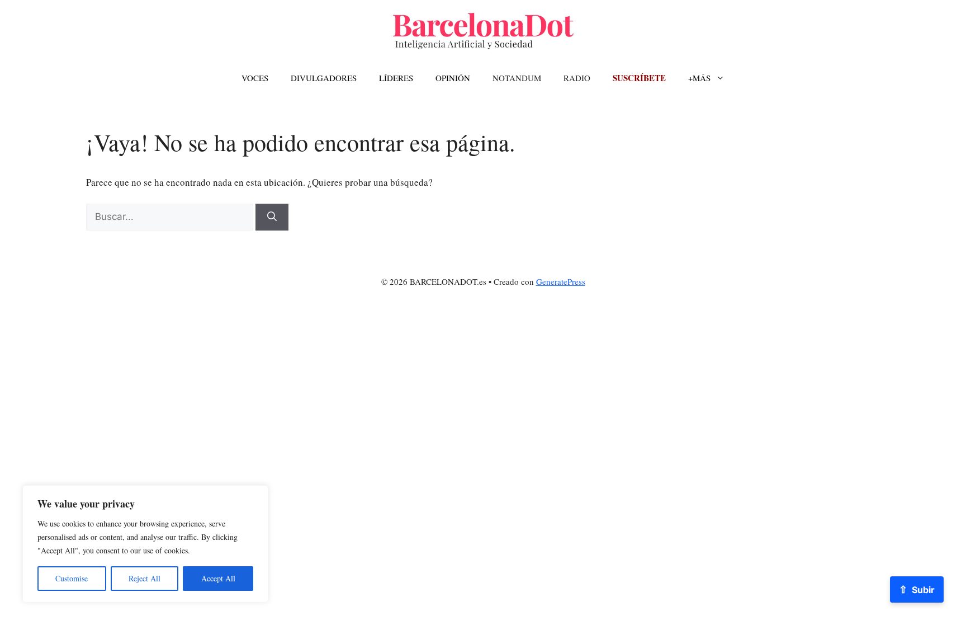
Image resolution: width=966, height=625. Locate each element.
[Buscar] (271, 217)
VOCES (255, 77)
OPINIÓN (452, 77)
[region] (145, 544)
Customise (71, 578)
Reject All (144, 578)
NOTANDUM (517, 77)
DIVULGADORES (324, 77)
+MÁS (699, 77)
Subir (917, 589)
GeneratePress (560, 281)
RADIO (577, 77)
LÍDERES (396, 77)
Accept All (218, 578)
